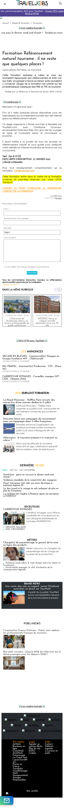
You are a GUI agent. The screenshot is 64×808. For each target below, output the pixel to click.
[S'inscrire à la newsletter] (6, 800)
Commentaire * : (11, 237)
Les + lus (13, 470)
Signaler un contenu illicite (35, 745)
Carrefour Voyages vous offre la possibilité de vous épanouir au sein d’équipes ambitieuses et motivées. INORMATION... (43, 517)
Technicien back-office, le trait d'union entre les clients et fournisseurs (32, 564)
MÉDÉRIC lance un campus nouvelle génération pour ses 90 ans (47, 321)
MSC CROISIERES (15, 529)
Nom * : (7, 209)
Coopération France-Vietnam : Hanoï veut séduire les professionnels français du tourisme (31, 631)
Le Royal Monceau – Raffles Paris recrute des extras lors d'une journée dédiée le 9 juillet (29, 401)
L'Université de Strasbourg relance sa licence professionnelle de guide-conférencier (17, 321)
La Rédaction (22, 92)
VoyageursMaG (20, 775)
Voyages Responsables (19, 779)
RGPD (32, 751)
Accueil (5, 23)
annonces (32, 351)
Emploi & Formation (20, 23)
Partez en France (17, 765)
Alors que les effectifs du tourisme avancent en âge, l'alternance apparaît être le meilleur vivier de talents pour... (36, 446)
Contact (49, 744)
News (4, 470)
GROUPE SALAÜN (16, 527)
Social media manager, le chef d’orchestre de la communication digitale (27, 568)
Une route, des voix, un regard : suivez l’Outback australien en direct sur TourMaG (32, 587)
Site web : (8, 228)
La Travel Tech (20, 757)
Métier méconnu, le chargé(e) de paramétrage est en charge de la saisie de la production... (43, 551)
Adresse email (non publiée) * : (17, 218)
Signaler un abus (9, 284)
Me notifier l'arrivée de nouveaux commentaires (28, 267)
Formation (37, 23)
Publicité (49, 746)
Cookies (32, 753)
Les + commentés (27, 470)
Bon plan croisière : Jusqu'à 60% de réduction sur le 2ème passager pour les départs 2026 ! (32, 653)
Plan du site (34, 749)
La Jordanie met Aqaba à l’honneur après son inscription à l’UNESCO (31, 495)
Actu (32, 393)
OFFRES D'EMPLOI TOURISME (16, 361)
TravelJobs (18, 769)
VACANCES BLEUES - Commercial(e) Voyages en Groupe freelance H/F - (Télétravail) (30, 357)
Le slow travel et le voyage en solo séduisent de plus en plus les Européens (30, 490)
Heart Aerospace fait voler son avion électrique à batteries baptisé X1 (27, 484)
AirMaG (17, 744)
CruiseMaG (18, 751)
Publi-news (32, 623)
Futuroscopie (19, 755)
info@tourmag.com (24, 170)
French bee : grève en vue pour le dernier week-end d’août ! (28, 476)
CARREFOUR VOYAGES (17, 509)
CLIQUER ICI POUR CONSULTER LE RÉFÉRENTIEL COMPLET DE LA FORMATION (32, 189)
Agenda (49, 749)
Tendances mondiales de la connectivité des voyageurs (30, 480)
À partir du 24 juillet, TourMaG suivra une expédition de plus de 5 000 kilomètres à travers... (43, 595)
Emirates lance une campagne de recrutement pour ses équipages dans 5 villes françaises (29, 420)
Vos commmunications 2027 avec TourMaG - (32, 12)
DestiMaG (18, 753)
